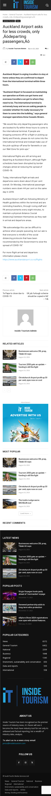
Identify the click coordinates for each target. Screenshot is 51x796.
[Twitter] (20, 62)
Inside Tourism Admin (17, 48)
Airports (6, 385)
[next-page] (8, 390)
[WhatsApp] (32, 62)
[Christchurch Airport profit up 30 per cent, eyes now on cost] (9, 381)
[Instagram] (25, 762)
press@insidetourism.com (14, 743)
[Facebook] (14, 62)
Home (5, 14)
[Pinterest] (26, 62)
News (18, 21)
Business (7, 358)
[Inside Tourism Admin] (4, 48)
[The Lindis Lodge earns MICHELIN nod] (9, 504)
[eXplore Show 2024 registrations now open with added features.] (9, 621)
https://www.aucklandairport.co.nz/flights (22, 259)
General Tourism (15, 14)
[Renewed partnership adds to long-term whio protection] (9, 608)
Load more (24, 513)
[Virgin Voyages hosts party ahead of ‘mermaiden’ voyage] (9, 595)
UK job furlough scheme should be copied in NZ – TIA (37, 296)
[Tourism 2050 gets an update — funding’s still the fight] (9, 368)
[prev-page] (4, 390)
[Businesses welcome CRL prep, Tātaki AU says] (9, 355)
